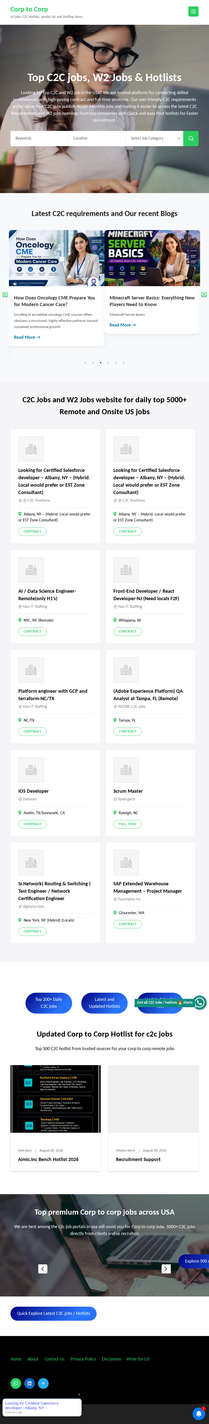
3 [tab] (100, 362)
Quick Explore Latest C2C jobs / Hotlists (53, 1313)
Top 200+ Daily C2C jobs (48, 1003)
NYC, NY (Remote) (39, 621)
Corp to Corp (29, 9)
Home (15, 1359)
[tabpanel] (56, 288)
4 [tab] (108, 362)
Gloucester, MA (131, 913)
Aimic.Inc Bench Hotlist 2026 (48, 1159)
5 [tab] (116, 362)
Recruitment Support (138, 1159)
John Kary (25, 1151)
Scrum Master (128, 791)
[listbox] (104, 1269)
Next (203, 294)
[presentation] (42, 1269)
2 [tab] (93, 362)
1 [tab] (85, 362)
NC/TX (29, 721)
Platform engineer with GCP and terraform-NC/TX (52, 695)
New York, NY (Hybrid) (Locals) (49, 920)
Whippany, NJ (130, 621)
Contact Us (54, 1359)
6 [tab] (123, 362)
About (34, 1359)
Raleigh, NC (128, 813)
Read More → (27, 337)
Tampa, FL (127, 721)
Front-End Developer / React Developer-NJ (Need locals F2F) (146, 595)
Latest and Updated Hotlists (104, 1003)
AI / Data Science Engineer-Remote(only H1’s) (47, 595)
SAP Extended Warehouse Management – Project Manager (147, 887)
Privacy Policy (83, 1359)
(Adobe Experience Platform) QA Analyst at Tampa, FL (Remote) (148, 695)
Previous (5, 294)
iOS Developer (33, 791)
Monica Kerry (125, 1151)
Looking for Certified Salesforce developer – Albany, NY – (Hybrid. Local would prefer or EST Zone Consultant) (54, 481)
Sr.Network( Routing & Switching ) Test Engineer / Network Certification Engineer (54, 891)
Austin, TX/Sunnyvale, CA (44, 813)
